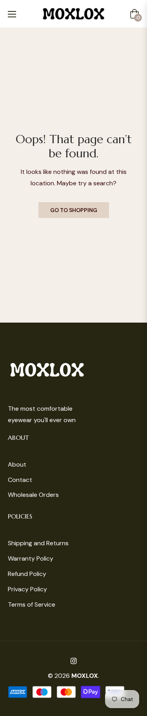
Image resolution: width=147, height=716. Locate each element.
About (17, 464)
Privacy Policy (27, 589)
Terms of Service (31, 604)
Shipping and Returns (38, 543)
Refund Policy (27, 574)
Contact (20, 480)
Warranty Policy (30, 558)
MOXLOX (84, 676)
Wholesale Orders (33, 495)
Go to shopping (73, 210)
